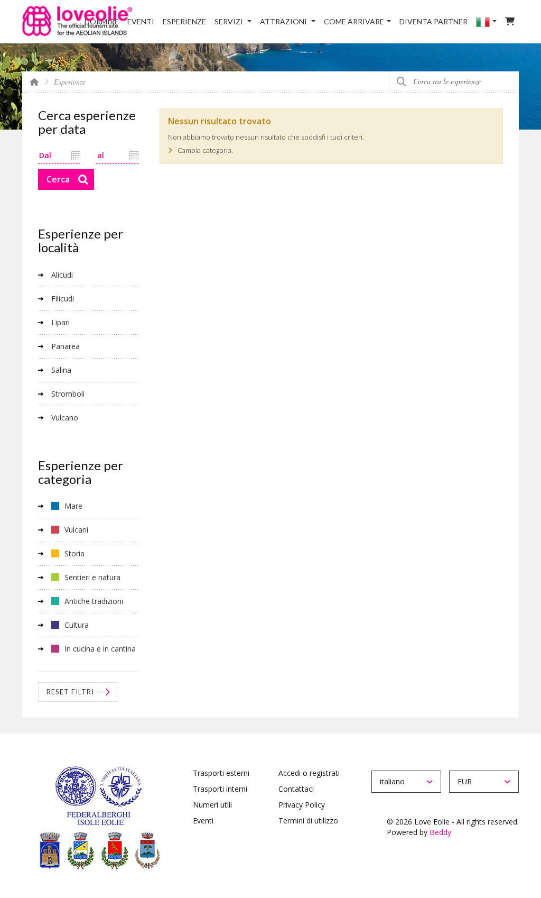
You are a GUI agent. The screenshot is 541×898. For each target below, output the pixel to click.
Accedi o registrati (309, 773)
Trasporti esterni (221, 773)
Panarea (65, 346)
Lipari (60, 322)
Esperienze (184, 21)
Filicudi (62, 299)
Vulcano (64, 418)
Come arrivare (354, 21)
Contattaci (296, 789)
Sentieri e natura (92, 577)
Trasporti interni (220, 789)
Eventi (140, 21)
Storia (74, 553)
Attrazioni (284, 21)
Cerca (401, 81)
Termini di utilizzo (308, 820)
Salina (61, 370)
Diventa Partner (433, 21)
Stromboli (68, 394)
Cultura (76, 625)
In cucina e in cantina (100, 649)
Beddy (440, 832)
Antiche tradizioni (93, 601)
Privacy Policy (301, 805)
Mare (73, 506)
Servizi (229, 21)
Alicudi (62, 275)
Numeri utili (212, 805)
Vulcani (76, 530)
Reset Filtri (70, 692)
